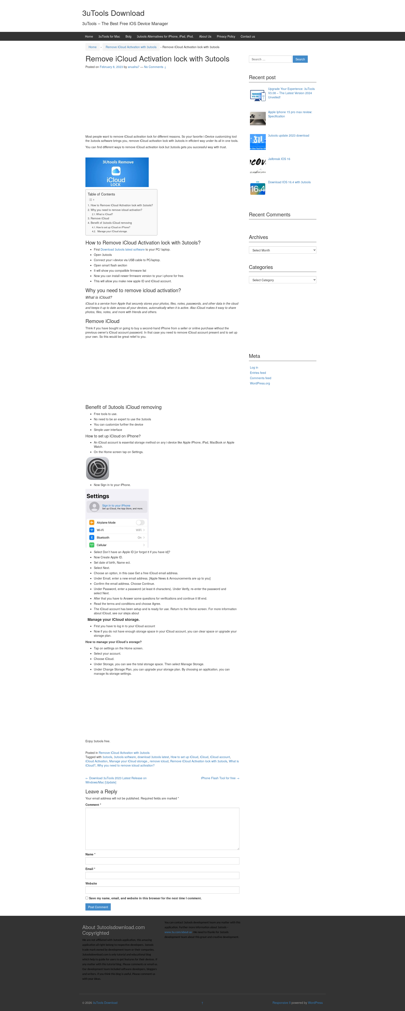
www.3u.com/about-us (178, 932)
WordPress (315, 1002)
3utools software (125, 757)
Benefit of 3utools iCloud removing (111, 223)
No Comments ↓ (155, 67)
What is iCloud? (104, 214)
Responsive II (282, 1002)
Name (90, 854)
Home (89, 36)
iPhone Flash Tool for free (220, 778)
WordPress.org (260, 383)
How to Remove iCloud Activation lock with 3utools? (122, 205)
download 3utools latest (153, 757)
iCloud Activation (96, 761)
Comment (93, 804)
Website (91, 883)
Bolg (128, 36)
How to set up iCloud (184, 757)
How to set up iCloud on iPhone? (113, 227)
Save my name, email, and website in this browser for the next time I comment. (145, 898)
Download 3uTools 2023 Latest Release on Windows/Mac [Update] (116, 780)
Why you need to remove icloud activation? (116, 210)
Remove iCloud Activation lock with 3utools (198, 761)
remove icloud (159, 761)
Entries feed (258, 372)
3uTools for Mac (109, 36)
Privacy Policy (226, 36)
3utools (107, 757)
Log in (254, 367)
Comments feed (260, 378)
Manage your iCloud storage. (111, 231)
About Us (205, 36)
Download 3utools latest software (123, 249)
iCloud (204, 757)
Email (90, 869)
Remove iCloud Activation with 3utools (131, 47)
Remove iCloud (100, 218)
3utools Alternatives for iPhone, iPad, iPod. (165, 36)
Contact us (248, 36)
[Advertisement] (162, 102)
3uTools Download (113, 12)
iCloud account (220, 757)
